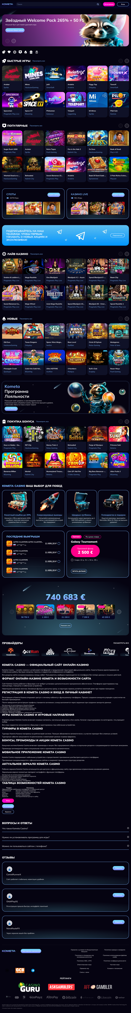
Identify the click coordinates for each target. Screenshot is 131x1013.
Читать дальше (79, 571)
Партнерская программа (31, 951)
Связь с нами (84, 972)
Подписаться (117, 235)
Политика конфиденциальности (115, 961)
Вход (123, 4)
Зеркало (8, 812)
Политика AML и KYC (84, 961)
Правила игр (84, 968)
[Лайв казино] (14, 52)
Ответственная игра (84, 965)
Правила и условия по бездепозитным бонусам (84, 950)
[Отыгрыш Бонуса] (36, 52)
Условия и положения (114, 968)
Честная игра (115, 965)
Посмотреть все (38, 61)
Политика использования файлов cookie (115, 956)
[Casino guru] (29, 987)
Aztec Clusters (20, 542)
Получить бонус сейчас (15, 30)
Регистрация (109, 4)
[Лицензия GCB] (20, 970)
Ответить (118, 868)
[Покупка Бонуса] (31, 52)
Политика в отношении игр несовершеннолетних (84, 956)
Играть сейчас (53, 195)
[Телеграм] (33, 970)
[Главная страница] (8, 4)
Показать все (65, 625)
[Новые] (25, 52)
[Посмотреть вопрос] (128, 828)
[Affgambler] (98, 987)
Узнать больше (11, 409)
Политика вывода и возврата (114, 950)
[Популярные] (20, 52)
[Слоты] (9, 52)
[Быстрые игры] (3, 52)
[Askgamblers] (61, 987)
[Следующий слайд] (14, 41)
